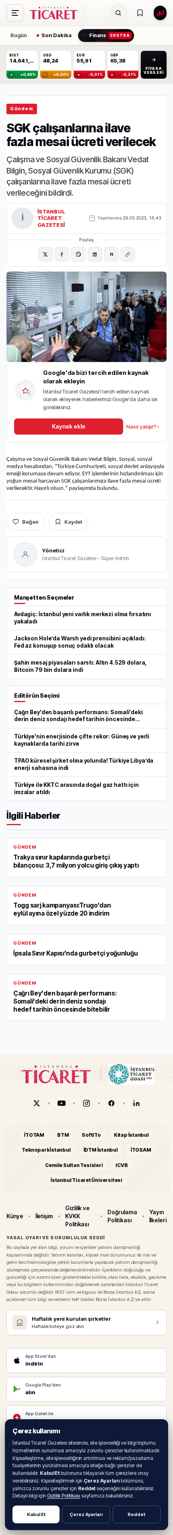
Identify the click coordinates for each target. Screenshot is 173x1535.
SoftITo (91, 1135)
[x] (36, 1103)
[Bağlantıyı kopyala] (128, 254)
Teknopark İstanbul (46, 1150)
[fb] (111, 1103)
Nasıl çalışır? (142, 426)
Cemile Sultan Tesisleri (74, 1165)
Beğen (30, 522)
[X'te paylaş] (45, 254)
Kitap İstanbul (131, 1135)
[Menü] (15, 13)
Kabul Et (36, 1514)
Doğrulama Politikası (122, 1216)
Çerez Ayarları (86, 1514)
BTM (63, 1135)
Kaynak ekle (68, 426)
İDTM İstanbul (101, 1150)
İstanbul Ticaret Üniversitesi (86, 1180)
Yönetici (53, 550)
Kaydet (73, 522)
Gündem (21, 108)
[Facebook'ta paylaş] (62, 254)
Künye (14, 1216)
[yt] (61, 1103)
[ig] (86, 1103)
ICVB (121, 1165)
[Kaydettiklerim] (140, 13)
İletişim (44, 1216)
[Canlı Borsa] (160, 13)
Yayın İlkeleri (158, 1216)
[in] (136, 1103)
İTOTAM (34, 1135)
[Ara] (118, 13)
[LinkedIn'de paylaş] (95, 254)
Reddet (136, 1514)
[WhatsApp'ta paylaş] (78, 254)
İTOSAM (141, 1150)
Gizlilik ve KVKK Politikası (77, 1216)
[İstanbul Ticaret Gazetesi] (56, 13)
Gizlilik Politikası (63, 1496)
